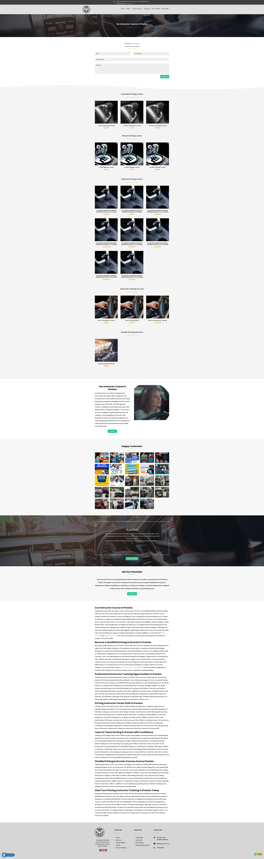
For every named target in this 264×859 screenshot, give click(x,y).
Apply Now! (132, 594)
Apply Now (130, 3)
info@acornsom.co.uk (111, 635)
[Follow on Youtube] (106, 850)
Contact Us (147, 8)
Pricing (128, 8)
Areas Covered (137, 8)
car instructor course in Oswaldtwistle (132, 667)
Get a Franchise (156, 8)
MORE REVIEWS (132, 558)
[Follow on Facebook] (100, 850)
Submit (165, 76)
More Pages (165, 8)
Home (122, 8)
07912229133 (160, 848)
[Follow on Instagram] (103, 850)
